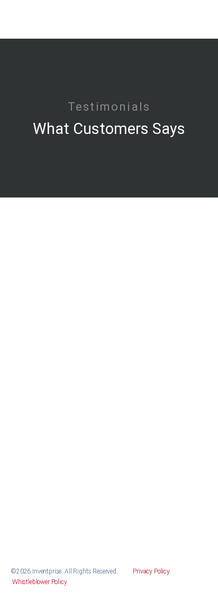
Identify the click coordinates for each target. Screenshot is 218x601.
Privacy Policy (152, 571)
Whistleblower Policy (39, 582)
